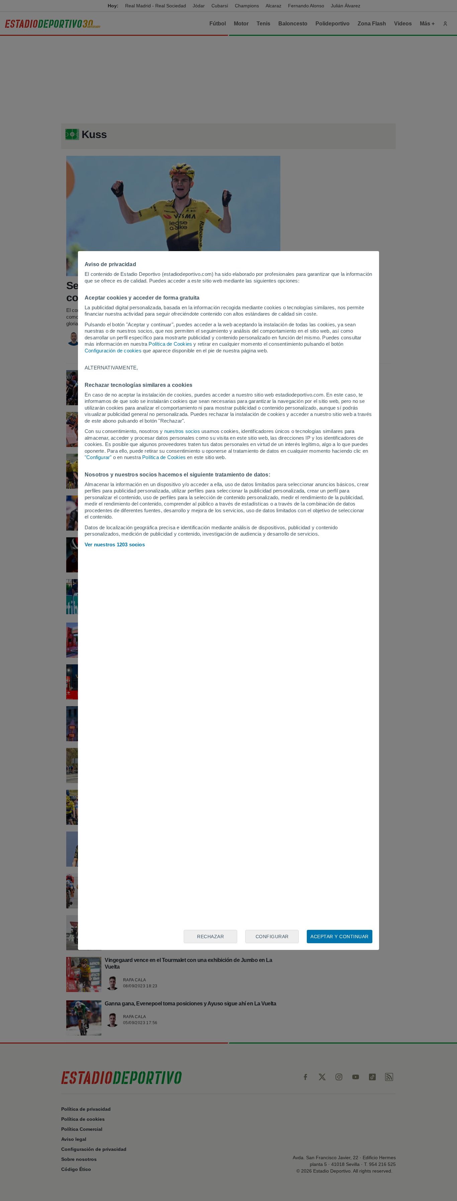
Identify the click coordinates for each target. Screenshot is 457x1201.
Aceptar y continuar (339, 936)
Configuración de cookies (113, 350)
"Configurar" (98, 457)
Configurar (272, 936)
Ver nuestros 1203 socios (115, 544)
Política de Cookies (170, 344)
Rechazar (210, 936)
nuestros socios (182, 431)
